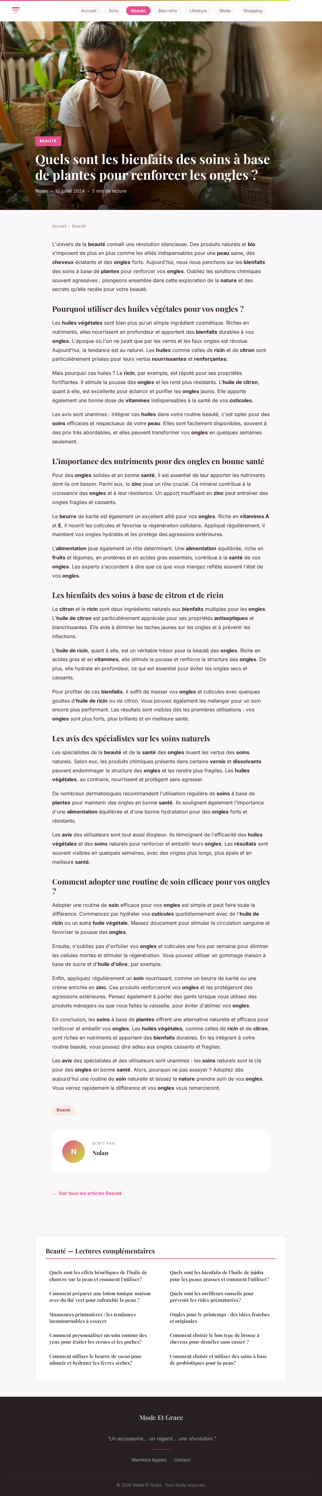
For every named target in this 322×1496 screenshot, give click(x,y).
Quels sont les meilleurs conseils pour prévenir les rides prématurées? (212, 1296)
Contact (182, 1459)
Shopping (252, 10)
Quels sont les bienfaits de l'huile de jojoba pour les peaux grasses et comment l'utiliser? (219, 1275)
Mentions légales (149, 1459)
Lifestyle (198, 10)
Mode (225, 10)
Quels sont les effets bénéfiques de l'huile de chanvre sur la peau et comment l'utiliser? (98, 1275)
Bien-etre (167, 10)
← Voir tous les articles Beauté (87, 1193)
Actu (114, 10)
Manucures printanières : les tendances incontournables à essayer (92, 1317)
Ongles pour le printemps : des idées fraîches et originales (219, 1317)
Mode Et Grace (161, 1417)
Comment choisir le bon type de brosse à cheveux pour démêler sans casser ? (214, 1338)
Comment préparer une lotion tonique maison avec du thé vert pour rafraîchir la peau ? (100, 1296)
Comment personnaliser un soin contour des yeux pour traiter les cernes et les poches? (98, 1338)
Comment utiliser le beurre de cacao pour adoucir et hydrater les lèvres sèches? (95, 1359)
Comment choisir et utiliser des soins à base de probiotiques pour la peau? (218, 1359)
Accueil (88, 10)
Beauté (138, 10)
